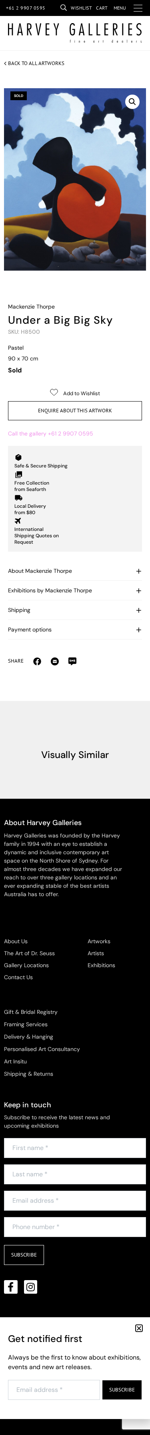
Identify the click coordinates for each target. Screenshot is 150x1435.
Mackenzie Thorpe (31, 306)
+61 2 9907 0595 (26, 8)
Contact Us (18, 977)
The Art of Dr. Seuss (29, 953)
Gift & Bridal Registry (31, 1011)
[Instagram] (31, 1287)
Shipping (19, 610)
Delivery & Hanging (28, 1036)
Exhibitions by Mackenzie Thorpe (50, 590)
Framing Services (26, 1024)
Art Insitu (15, 1061)
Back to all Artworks (36, 63)
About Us (16, 941)
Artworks (99, 941)
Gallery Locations (26, 965)
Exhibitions (101, 965)
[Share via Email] (37, 661)
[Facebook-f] (11, 1287)
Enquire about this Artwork (75, 410)
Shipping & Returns (28, 1073)
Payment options (30, 629)
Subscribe (24, 1254)
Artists (96, 953)
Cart (102, 8)
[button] (132, 102)
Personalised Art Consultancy (42, 1049)
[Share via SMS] (72, 661)
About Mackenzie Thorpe (40, 570)
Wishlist (81, 8)
